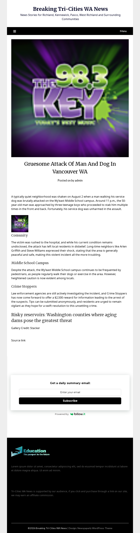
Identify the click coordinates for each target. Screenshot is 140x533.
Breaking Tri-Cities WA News (70, 9)
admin (79, 180)
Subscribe (70, 400)
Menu (123, 31)
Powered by (62, 414)
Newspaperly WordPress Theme (95, 528)
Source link (18, 340)
